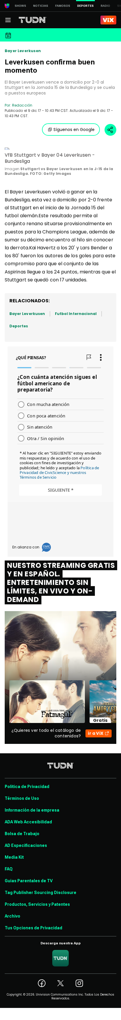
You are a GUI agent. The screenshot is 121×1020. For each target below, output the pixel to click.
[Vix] (108, 20)
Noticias (40, 5)
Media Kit (14, 857)
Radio (105, 5)
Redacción (22, 105)
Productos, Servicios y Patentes (37, 904)
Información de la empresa (32, 810)
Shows (20, 5)
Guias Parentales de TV (29, 880)
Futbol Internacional (76, 313)
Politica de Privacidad (27, 786)
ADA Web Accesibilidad (28, 822)
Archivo (12, 916)
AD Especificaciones (26, 845)
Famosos (62, 5)
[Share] (110, 130)
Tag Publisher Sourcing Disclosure (40, 892)
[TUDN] (32, 20)
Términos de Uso (22, 798)
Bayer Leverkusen (23, 51)
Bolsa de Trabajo (22, 833)
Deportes (18, 326)
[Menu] (8, 20)
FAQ (9, 869)
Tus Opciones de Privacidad (33, 928)
